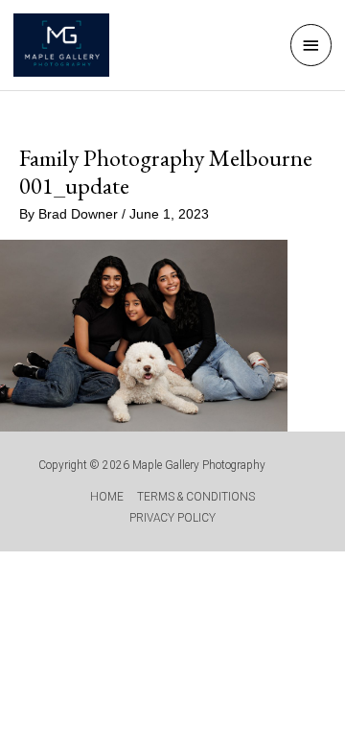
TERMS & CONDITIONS (196, 496)
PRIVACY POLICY (172, 518)
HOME (107, 496)
